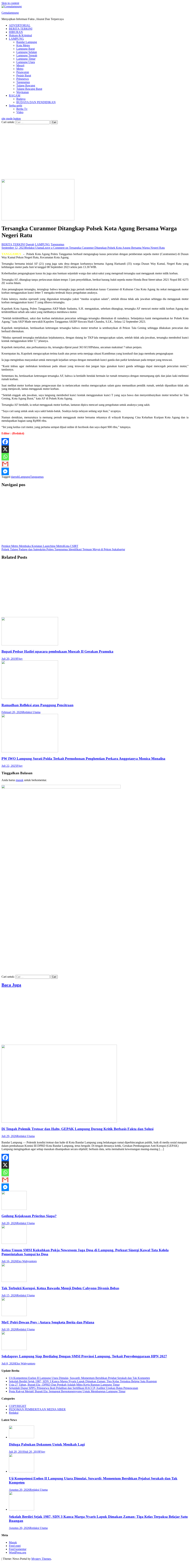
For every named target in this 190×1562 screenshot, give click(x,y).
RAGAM (14, 95)
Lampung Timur (25, 58)
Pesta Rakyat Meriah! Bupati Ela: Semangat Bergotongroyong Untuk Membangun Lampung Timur (67, 1391)
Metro (19, 68)
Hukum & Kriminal (20, 35)
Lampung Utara (25, 62)
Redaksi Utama (34, 247)
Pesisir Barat (23, 75)
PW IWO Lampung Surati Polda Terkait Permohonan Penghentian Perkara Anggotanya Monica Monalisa (83, 758)
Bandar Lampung (26, 42)
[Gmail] (5, 464)
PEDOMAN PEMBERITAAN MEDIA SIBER (37, 1409)
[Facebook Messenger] (5, 471)
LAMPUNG (16, 38)
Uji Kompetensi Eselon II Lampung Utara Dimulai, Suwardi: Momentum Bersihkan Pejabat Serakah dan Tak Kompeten (79, 1378)
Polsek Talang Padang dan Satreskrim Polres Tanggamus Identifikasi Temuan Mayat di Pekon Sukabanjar (63, 549)
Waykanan (22, 92)
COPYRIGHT (17, 1406)
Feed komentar (17, 1549)
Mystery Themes (41, 1558)
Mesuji (20, 65)
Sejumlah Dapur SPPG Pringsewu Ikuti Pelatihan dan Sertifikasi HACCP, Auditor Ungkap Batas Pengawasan (73, 1388)
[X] (5, 449)
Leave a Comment (104, 247)
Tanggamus (23, 82)
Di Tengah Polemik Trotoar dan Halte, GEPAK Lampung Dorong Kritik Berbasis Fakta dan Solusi (77, 1129)
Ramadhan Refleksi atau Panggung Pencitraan (37, 705)
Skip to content (10, 3)
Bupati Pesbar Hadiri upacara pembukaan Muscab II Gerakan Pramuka (57, 651)
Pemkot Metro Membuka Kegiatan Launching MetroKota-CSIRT (39, 546)
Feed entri (15, 1545)
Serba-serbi (15, 105)
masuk (19, 780)
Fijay (20, 658)
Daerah (30, 244)
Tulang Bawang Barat (29, 88)
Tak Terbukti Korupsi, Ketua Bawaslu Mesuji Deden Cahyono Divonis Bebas (60, 1288)
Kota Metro (23, 45)
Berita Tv (21, 108)
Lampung (24, 476)
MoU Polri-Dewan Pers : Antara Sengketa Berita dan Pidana (47, 1322)
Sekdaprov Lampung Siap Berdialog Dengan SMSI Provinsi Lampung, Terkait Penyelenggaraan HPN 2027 (84, 1356)
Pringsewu (22, 78)
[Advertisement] (95, 152)
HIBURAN (16, 32)
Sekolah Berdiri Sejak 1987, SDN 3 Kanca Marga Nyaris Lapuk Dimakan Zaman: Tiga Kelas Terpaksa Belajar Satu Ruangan (83, 1381)
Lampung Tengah (26, 55)
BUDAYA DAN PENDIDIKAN (36, 102)
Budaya (20, 98)
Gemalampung (10, 12)
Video (19, 112)
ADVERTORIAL (19, 25)
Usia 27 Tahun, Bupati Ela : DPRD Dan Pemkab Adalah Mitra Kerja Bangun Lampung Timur (64, 1384)
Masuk (13, 1542)
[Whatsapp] (5, 456)
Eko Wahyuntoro (27, 1261)
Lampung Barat (25, 48)
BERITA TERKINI (20, 28)
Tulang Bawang (25, 85)
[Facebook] (5, 441)
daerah (15, 476)
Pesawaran (22, 72)
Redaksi (13, 1412)
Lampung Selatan (26, 52)
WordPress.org (17, 1552)
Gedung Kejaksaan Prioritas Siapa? (29, 1216)
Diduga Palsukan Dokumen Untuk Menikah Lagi (47, 1444)
